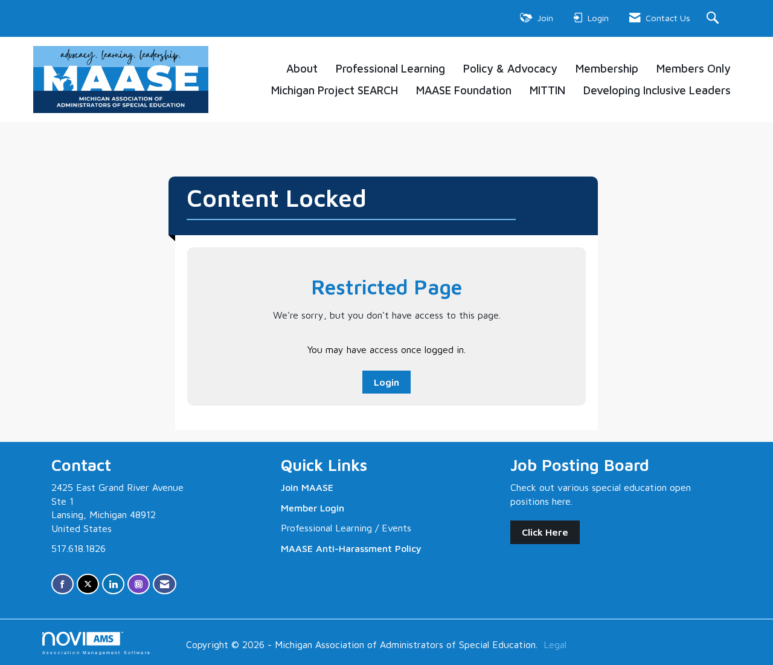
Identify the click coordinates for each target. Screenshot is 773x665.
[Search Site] (714, 18)
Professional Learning (390, 68)
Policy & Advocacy (510, 68)
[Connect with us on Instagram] (138, 584)
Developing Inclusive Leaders (657, 90)
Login (386, 382)
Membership (607, 68)
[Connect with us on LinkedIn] (113, 584)
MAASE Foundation (464, 90)
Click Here (545, 532)
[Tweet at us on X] (88, 584)
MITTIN (547, 90)
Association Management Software (96, 652)
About (302, 68)
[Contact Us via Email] (164, 584)
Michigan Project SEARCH (334, 90)
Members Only (693, 68)
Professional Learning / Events (346, 527)
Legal (555, 644)
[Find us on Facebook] (62, 584)
